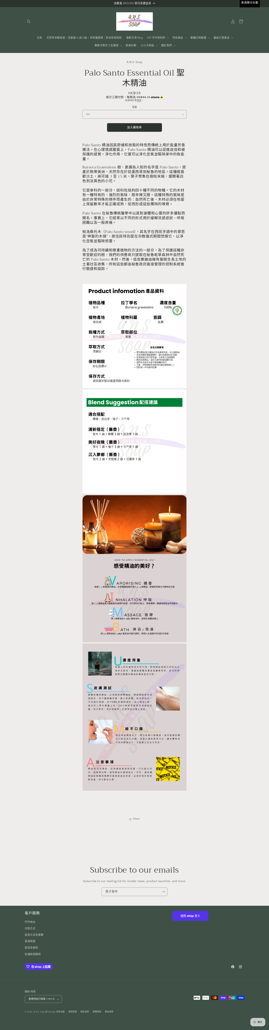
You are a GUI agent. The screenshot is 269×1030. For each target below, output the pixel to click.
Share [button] (136, 818)
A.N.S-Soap (39, 1012)
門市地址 (30, 921)
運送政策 (109, 1012)
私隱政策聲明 (33, 954)
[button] (29, 21)
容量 (134, 107)
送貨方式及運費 (34, 934)
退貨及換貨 (31, 947)
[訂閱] (163, 891)
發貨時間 (30, 941)
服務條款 (97, 1012)
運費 (139, 100)
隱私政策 (85, 1012)
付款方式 (30, 928)
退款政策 (72, 1012)
